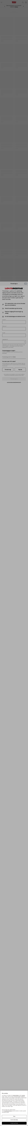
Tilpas (14, 1116)
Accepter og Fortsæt (14, 1123)
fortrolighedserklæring (8, 1110)
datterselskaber (16, 1095)
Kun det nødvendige (14, 1119)
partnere (23, 1095)
